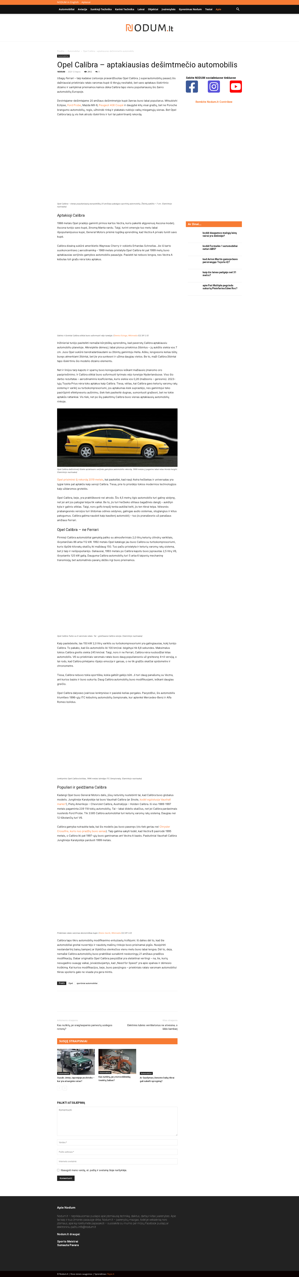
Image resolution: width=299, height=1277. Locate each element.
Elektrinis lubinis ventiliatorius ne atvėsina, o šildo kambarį (152, 1027)
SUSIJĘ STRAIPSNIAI (73, 1041)
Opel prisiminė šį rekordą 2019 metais (80, 479)
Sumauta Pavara (68, 1245)
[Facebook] (60, 1004)
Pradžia (60, 51)
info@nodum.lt (87, 1227)
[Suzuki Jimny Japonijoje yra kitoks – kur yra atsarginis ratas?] (76, 1062)
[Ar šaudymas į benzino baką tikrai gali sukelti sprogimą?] (159, 1062)
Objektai (153, 9)
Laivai (141, 9)
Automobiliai (66, 9)
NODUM (61, 71)
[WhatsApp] (84, 1004)
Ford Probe (74, 105)
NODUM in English (68, 2)
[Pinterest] (76, 1004)
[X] (68, 1004)
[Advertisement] (212, 162)
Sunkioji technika (101, 9)
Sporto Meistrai (67, 1241)
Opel (71, 983)
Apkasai (85, 2)
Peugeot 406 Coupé (111, 105)
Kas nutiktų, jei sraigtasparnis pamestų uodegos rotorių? (84, 1027)
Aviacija (82, 9)
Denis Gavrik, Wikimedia (110, 933)
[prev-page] (59, 1088)
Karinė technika (124, 9)
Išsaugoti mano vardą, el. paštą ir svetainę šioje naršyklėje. (94, 1170)
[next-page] (65, 1088)
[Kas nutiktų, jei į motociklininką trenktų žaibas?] (117, 1061)
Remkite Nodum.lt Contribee (214, 101)
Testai (208, 9)
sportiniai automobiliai (87, 983)
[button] (238, 9)
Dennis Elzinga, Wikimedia (126, 335)
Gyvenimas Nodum (190, 9)
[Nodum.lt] (149, 27)
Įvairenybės (168, 9)
